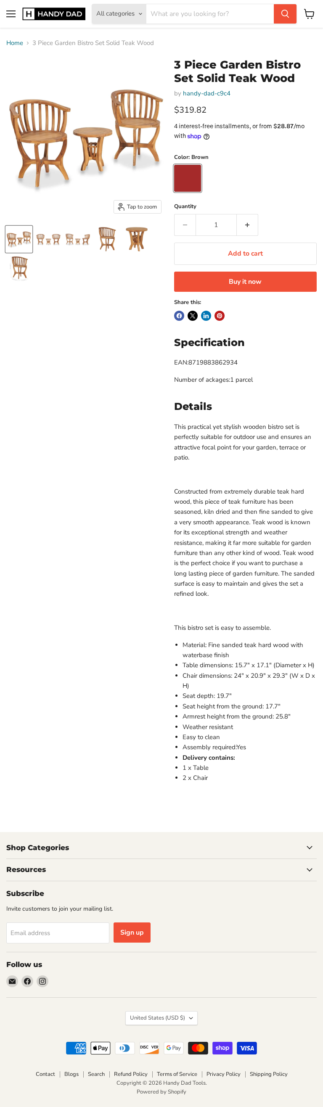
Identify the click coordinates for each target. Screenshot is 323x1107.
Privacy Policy (224, 1074)
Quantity (185, 206)
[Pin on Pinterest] (219, 316)
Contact (45, 1074)
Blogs (71, 1074)
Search (96, 1074)
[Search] (285, 14)
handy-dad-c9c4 (206, 93)
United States (157, 1018)
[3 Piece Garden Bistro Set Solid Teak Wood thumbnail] (18, 239)
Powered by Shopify (161, 1092)
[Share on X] (193, 316)
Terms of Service (177, 1074)
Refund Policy (131, 1074)
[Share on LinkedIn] (206, 316)
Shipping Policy (269, 1074)
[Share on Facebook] (179, 316)
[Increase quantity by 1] (247, 225)
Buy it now (245, 281)
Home (14, 43)
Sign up (132, 932)
